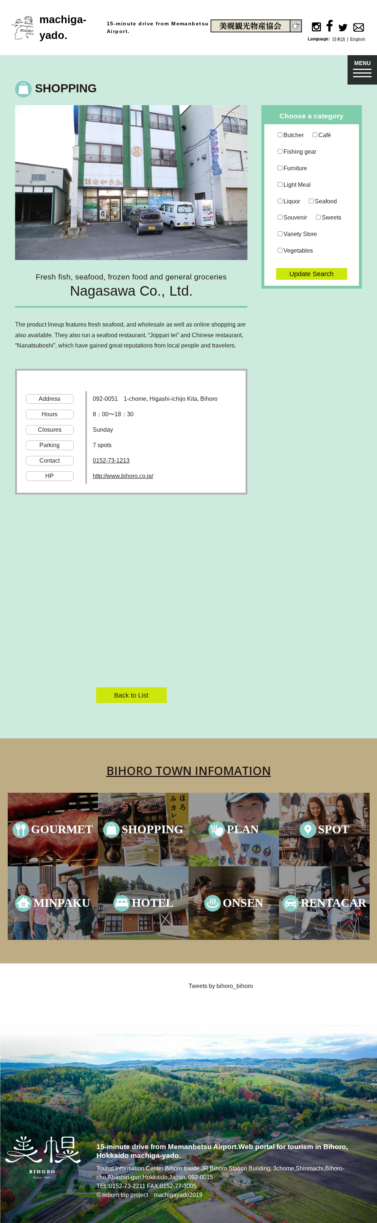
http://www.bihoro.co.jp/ (123, 476)
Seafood (326, 201)
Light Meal (297, 185)
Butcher (293, 135)
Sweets (331, 217)
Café (324, 135)
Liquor (291, 201)
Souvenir (295, 217)
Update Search (311, 274)
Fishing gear (299, 152)
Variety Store (300, 234)
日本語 (338, 39)
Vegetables (298, 250)
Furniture (295, 168)
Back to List (131, 695)
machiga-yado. (63, 27)
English (357, 39)
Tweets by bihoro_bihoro (220, 986)
